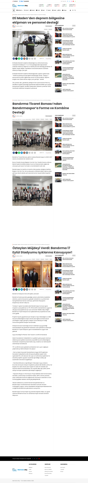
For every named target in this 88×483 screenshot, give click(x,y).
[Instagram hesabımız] (71, 1)
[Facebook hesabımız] (67, 1)
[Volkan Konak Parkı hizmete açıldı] (58, 51)
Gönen (30, 471)
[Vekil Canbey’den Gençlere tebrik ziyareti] (58, 92)
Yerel (38, 10)
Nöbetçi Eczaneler (49, 471)
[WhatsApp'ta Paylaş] (19, 58)
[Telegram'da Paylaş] (22, 58)
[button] (14, 10)
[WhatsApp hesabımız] (75, 1)
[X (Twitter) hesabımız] (69, 1)
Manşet (33, 10)
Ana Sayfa (62, 467)
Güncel (26, 10)
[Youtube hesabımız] (73, 1)
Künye (64, 10)
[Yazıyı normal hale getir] (35, 58)
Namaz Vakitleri (48, 469)
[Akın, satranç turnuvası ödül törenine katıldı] (58, 31)
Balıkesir (20, 10)
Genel (55, 10)
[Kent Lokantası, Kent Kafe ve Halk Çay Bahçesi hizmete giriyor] (58, 63)
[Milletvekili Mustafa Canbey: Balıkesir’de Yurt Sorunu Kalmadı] (58, 57)
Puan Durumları (48, 473)
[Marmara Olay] (20, 6)
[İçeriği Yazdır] (27, 58)
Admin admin (19, 26)
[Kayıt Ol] (70, 10)
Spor (44, 10)
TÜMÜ (74, 25)
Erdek (30, 469)
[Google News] (48, 59)
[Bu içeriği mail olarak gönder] (24, 58)
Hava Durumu (48, 467)
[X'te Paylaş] (16, 58)
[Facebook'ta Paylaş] (14, 58)
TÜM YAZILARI (49, 26)
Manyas (30, 473)
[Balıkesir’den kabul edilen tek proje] (58, 86)
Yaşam (49, 10)
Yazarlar (62, 469)
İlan (60, 10)
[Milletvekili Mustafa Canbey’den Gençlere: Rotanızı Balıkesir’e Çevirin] (58, 36)
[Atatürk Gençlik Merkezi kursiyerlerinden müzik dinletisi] (58, 70)
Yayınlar (46, 475)
